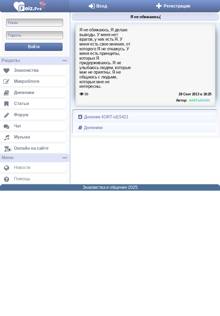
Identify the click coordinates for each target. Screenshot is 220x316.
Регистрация (177, 6)
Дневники (92, 127)
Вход (101, 6)
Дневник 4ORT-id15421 (106, 117)
